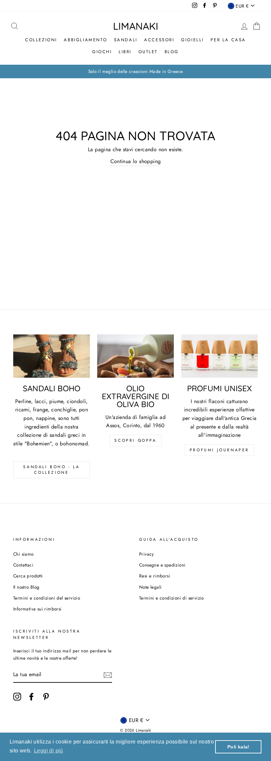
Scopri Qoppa (135, 440)
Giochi (102, 52)
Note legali (150, 587)
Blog (172, 52)
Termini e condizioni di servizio (171, 598)
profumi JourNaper (219, 450)
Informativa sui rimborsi (37, 608)
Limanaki (135, 26)
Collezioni (41, 40)
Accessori (159, 40)
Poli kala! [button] (238, 746)
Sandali (125, 40)
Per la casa (228, 40)
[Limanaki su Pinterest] (46, 697)
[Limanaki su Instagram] (17, 697)
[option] (135, 71)
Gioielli (192, 40)
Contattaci (23, 565)
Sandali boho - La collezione (51, 469)
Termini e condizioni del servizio (46, 598)
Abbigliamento (85, 40)
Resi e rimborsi (154, 575)
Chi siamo (23, 554)
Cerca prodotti (28, 575)
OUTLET (148, 52)
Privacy (146, 554)
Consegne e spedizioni (162, 565)
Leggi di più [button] (48, 750)
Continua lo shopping (135, 161)
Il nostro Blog (26, 587)
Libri (125, 52)
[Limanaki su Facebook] (31, 697)
